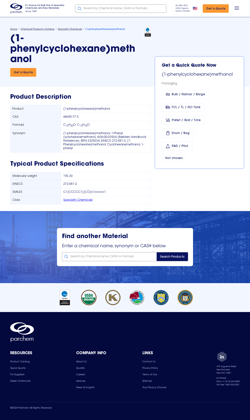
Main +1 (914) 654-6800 (228, 382)
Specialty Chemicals (78, 200)
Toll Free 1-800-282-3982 (227, 385)
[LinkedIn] (221, 357)
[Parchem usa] (16, 8)
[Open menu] (237, 8)
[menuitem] (20, 361)
